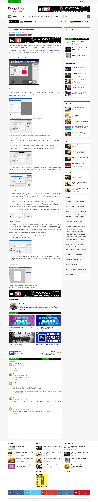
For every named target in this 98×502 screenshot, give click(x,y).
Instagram (68, 226)
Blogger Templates (36, 499)
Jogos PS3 (74, 231)
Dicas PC (76, 211)
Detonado (73, 209)
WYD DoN (67, 269)
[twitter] (89, 1)
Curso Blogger (80, 206)
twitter (78, 256)
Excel (67, 214)
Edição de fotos (83, 211)
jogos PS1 (81, 229)
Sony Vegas (68, 251)
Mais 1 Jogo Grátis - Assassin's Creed (80, 176)
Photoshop (16, 299)
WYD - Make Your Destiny (71, 264)
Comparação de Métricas (78, 107)
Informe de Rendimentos (79, 224)
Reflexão (75, 246)
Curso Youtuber (34, 16)
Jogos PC (75, 229)
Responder (15, 370)
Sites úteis (72, 249)
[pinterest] (88, 1)
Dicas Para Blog (57, 16)
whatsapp (68, 261)
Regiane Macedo (17, 363)
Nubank (67, 241)
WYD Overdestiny (82, 269)
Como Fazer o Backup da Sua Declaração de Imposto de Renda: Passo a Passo (38, 21)
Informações (69, 224)
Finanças (78, 214)
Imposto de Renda (65, 21)
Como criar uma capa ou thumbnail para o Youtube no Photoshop (21, 328)
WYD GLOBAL (74, 269)
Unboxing (84, 256)
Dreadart (15, 382)
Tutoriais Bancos (79, 254)
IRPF (79, 226)
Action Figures (45, 16)
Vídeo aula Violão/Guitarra (72, 259)
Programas (81, 244)
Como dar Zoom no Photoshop (16, 344)
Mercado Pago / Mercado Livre (81, 234)
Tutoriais (16, 16)
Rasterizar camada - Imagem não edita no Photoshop (48, 344)
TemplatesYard (20, 499)
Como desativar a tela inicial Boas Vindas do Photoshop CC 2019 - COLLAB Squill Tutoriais (46, 328)
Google (67, 219)
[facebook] (80, 1)
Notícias (75, 239)
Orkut (84, 241)
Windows (74, 261)
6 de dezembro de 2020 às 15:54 (21, 409)
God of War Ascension (80, 216)
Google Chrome (74, 219)
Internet (74, 226)
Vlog (81, 259)
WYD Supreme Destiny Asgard (72, 272)
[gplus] (83, 1)
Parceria (68, 244)
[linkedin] (86, 1)
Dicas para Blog (69, 211)
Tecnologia (81, 251)
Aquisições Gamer (70, 204)
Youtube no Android (70, 274)
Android (82, 201)
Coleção (67, 206)
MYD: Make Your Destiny (80, 236)
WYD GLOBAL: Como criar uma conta (80, 157)
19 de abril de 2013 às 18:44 (20, 399)
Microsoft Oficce (69, 236)
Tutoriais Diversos (70, 256)
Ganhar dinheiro (69, 216)
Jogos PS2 (68, 231)
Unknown (15, 408)
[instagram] (84, 1)
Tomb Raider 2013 (69, 254)
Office (72, 241)
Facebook (72, 214)
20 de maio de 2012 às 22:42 (20, 375)
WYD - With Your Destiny (71, 267)
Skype (78, 249)
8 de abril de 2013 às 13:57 (20, 384)
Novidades (81, 239)
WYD (66, 16)
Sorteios (74, 251)
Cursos (67, 209)
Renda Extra (81, 246)
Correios (73, 206)
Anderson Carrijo (18, 373)
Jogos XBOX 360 (69, 234)
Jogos (24, 16)
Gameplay (84, 214)
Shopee (67, 249)
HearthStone (69, 221)
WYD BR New (81, 267)
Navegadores (69, 239)
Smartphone (84, 249)
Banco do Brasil (79, 204)
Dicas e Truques (80, 209)
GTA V (81, 219)
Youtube (85, 272)
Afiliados (76, 201)
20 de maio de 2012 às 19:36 (20, 365)
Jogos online (69, 229)
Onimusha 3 (78, 241)
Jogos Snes (80, 231)
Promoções (68, 246)
